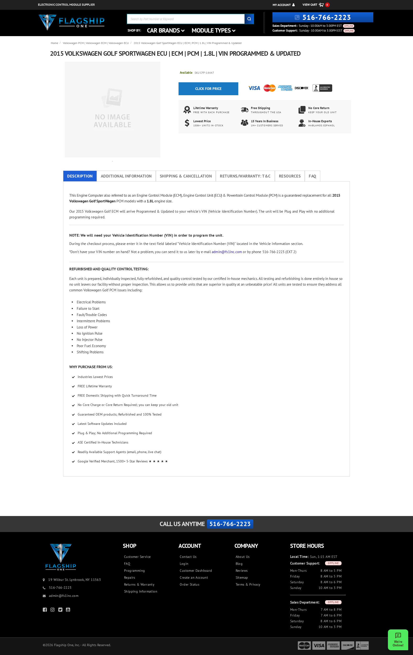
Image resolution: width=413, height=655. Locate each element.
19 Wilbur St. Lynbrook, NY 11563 (74, 579)
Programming (134, 570)
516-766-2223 (326, 17)
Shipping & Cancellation (186, 176)
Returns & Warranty (139, 584)
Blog (239, 563)
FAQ (312, 176)
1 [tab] (112, 161)
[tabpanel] (112, 109)
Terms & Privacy (248, 584)
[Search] (249, 19)
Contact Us (188, 557)
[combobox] (190, 19)
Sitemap (242, 577)
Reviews (242, 570)
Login (184, 563)
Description (80, 176)
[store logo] (71, 23)
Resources (290, 176)
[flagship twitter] (61, 610)
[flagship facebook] (45, 610)
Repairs (129, 577)
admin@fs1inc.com (227, 252)
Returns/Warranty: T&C (245, 176)
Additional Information (126, 176)
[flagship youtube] (68, 610)
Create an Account (194, 577)
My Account (282, 5)
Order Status (189, 584)
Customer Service (137, 557)
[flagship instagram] (53, 610)
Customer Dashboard (196, 570)
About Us (243, 557)
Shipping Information (140, 591)
